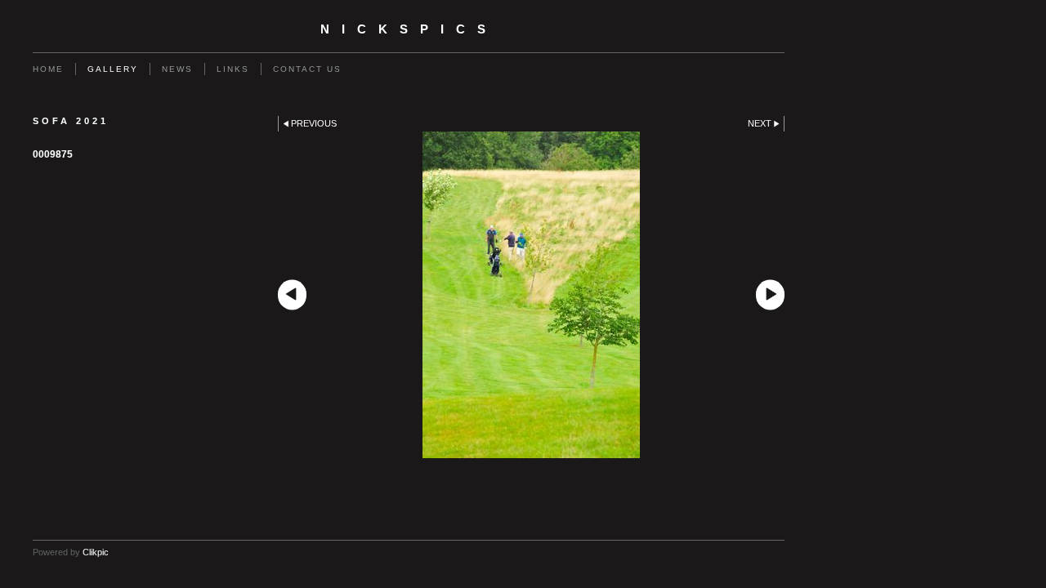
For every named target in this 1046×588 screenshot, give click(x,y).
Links (233, 69)
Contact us (307, 69)
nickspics (409, 29)
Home (48, 69)
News (177, 69)
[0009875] (531, 294)
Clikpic (96, 552)
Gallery (112, 69)
